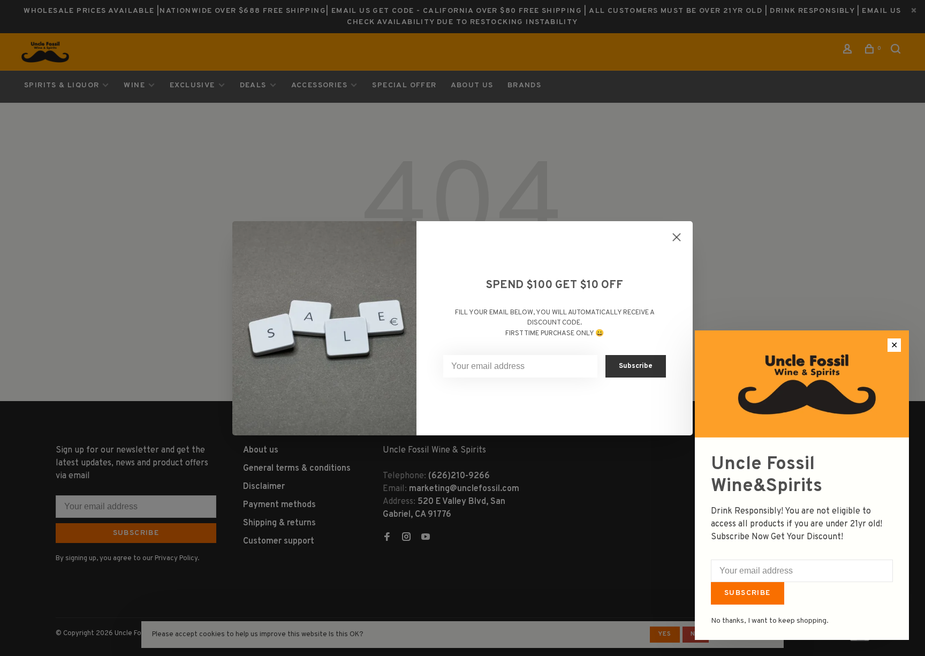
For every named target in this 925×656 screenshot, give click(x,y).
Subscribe (747, 593)
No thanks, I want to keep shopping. (770, 620)
